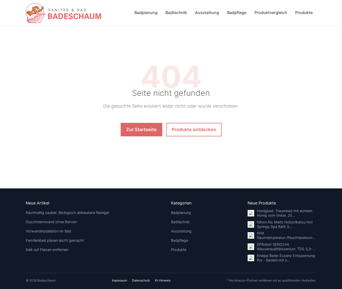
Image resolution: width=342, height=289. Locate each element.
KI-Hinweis (162, 280)
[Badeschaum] (63, 13)
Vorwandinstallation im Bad (48, 231)
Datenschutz (141, 280)
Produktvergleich (270, 12)
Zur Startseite (141, 129)
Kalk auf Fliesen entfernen (47, 249)
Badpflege (236, 12)
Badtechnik (176, 12)
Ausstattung (207, 12)
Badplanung (145, 12)
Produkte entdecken (194, 129)
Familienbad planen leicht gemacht (55, 240)
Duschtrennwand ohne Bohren (51, 222)
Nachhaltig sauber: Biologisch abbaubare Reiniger (67, 212)
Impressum (119, 280)
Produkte (304, 12)
